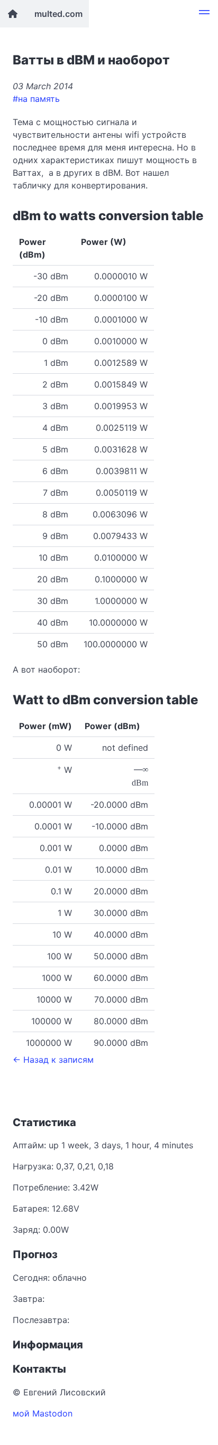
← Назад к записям (53, 1059)
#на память (36, 98)
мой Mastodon (42, 1413)
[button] (204, 13)
